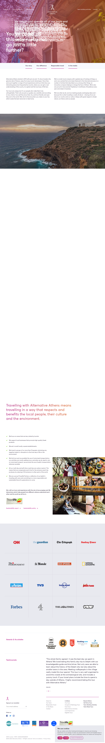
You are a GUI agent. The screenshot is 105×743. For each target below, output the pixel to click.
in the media (49, 706)
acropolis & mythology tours (72, 704)
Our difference (42, 66)
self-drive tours (30, 9)
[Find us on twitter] (10, 716)
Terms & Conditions (37, 738)
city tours (67, 703)
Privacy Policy (46, 738)
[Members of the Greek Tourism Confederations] (25, 723)
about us (48, 701)
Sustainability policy (30, 508)
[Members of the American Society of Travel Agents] (12, 723)
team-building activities (84, 9)
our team (49, 703)
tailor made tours (88, 706)
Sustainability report (12, 508)
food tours (68, 706)
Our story (28, 66)
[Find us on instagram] (14, 716)
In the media (72, 66)
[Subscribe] (26, 706)
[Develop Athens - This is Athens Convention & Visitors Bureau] (44, 723)
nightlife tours (69, 712)
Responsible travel (57, 66)
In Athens (6, 9)
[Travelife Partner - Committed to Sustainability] (66, 723)
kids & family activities (71, 708)
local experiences (69, 710)
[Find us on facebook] (7, 716)
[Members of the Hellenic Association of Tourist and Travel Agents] (34, 723)
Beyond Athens (17, 9)
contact (95, 9)
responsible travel (51, 704)
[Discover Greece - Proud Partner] (54, 723)
